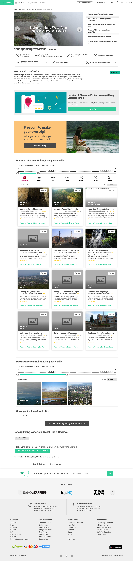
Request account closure (19, 539)
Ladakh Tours (44, 539)
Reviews (13, 527)
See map (44, 211)
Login (130, 3)
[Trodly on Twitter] (72, 556)
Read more (23, 219)
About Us (13, 523)
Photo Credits (15, 534)
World (15, 9)
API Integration (102, 530)
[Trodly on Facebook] (61, 556)
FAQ (11, 532)
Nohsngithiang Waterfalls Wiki (105, 55)
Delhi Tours (43, 525)
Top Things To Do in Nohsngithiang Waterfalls (99, 20)
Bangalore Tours (45, 530)
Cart (121, 3)
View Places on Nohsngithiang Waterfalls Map (101, 25)
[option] (48, 29)
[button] (112, 2)
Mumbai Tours (44, 527)
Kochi (70, 534)
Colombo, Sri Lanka (75, 523)
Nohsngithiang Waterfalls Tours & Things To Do (102, 42)
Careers (13, 537)
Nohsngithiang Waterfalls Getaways (99, 37)
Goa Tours (43, 532)
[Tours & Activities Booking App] (94, 547)
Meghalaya (25, 9)
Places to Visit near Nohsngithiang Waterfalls (99, 31)
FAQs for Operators (104, 532)
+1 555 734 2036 (47, 510)
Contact (13, 530)
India (19, 9)
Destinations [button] (101, 3)
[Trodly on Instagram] (66, 556)
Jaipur (70, 532)
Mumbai (71, 530)
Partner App (101, 534)
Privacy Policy (118, 555)
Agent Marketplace (104, 527)
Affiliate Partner (102, 525)
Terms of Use (106, 555)
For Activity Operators (85, 2)
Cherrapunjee (32, 9)
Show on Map (92, 109)
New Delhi (72, 525)
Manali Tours (44, 534)
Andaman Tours (45, 537)
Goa (69, 537)
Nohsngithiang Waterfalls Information (100, 14)
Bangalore (72, 527)
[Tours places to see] (7, 2)
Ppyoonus (20, 42)
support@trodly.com (48, 508)
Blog (12, 525)
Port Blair (71, 539)
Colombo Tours (45, 523)
